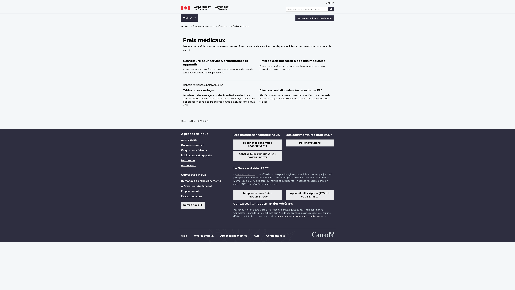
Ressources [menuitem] (188, 165)
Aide (184, 235)
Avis (256, 235)
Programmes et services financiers (211, 26)
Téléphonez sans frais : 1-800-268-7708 (257, 195)
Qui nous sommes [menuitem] (192, 145)
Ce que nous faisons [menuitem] (194, 150)
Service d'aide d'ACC (245, 174)
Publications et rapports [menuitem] (196, 155)
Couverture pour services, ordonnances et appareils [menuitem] (215, 62)
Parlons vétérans (310, 142)
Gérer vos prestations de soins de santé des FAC (291, 90)
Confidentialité (275, 235)
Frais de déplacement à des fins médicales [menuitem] (292, 61)
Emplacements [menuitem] (190, 191)
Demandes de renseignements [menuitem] (201, 181)
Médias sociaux (204, 235)
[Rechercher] (331, 9)
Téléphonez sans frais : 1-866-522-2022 (257, 144)
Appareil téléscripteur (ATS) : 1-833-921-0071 (257, 156)
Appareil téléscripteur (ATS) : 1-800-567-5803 (310, 195)
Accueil (185, 26)
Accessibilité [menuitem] (189, 140)
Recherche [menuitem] (188, 160)
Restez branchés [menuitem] (191, 196)
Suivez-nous (194, 206)
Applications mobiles (233, 235)
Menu (190, 17)
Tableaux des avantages (198, 90)
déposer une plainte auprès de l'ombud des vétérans (301, 216)
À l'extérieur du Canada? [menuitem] (196, 186)
